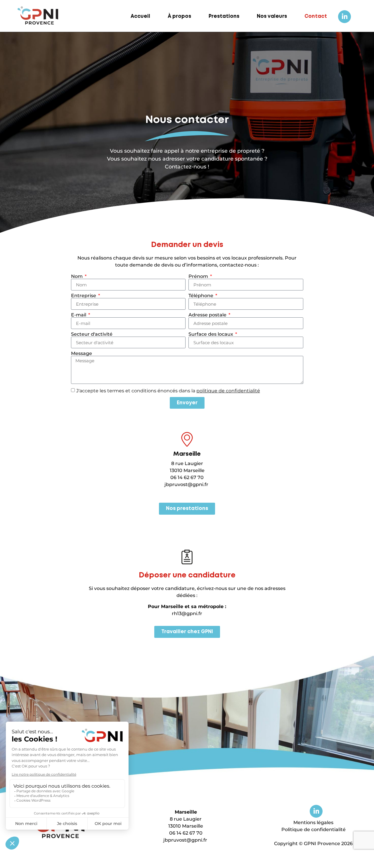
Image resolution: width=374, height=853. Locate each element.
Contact (315, 16)
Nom (77, 276)
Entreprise (84, 295)
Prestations (224, 16)
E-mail (79, 315)
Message (81, 353)
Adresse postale (208, 315)
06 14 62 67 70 (187, 477)
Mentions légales (313, 822)
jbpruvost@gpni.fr (186, 484)
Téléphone (201, 295)
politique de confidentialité (228, 391)
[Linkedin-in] (344, 16)
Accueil (140, 16)
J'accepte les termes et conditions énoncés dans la (168, 391)
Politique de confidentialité (313, 829)
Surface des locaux (211, 334)
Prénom (198, 276)
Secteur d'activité (91, 334)
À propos (179, 16)
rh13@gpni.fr (187, 613)
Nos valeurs (272, 16)
